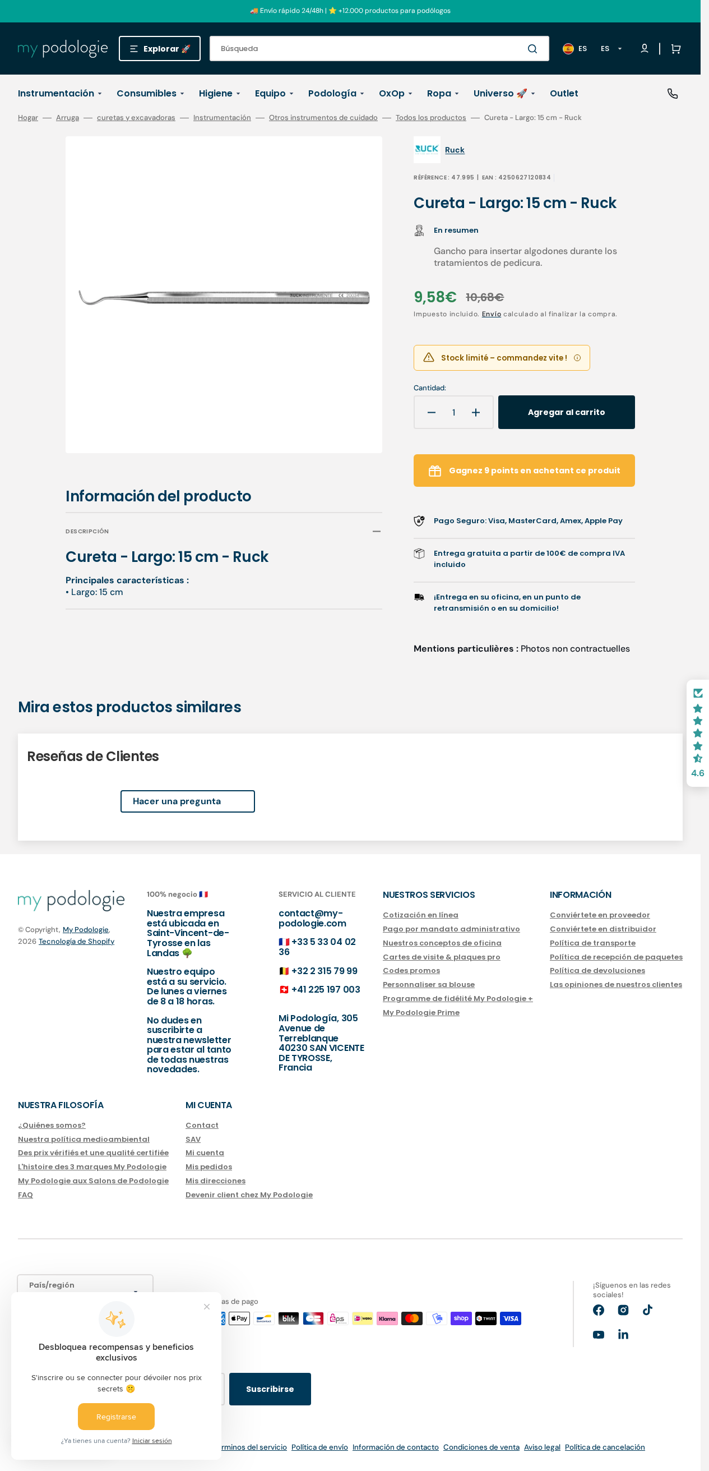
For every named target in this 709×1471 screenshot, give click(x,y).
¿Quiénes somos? (52, 1126)
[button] (673, 48)
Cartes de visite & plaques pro (442, 957)
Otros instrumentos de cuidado (323, 117)
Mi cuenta (205, 1152)
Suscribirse (270, 1389)
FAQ (25, 1194)
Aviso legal (542, 1447)
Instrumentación (222, 117)
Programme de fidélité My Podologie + (458, 998)
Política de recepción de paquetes (616, 957)
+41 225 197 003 (325, 989)
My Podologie (86, 929)
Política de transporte (593, 943)
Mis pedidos (209, 1166)
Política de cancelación (605, 1447)
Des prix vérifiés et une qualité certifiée (93, 1152)
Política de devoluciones (597, 970)
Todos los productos (431, 117)
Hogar (28, 117)
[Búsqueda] (534, 48)
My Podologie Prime (421, 1012)
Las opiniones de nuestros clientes (616, 984)
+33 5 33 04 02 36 (317, 946)
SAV (193, 1139)
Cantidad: (430, 388)
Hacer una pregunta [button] (177, 801)
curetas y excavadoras (136, 117)
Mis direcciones (215, 1180)
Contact (202, 1126)
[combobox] (379, 48)
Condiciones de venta (481, 1447)
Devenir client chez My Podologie (249, 1194)
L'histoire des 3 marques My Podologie (92, 1166)
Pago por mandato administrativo (451, 929)
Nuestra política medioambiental (84, 1139)
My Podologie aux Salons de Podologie (93, 1180)
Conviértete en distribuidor (603, 929)
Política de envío (319, 1447)
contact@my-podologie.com (312, 918)
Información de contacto (396, 1447)
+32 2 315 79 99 (324, 971)
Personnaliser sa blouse (429, 984)
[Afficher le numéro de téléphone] (672, 94)
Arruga (67, 117)
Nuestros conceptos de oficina (442, 943)
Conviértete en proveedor (600, 915)
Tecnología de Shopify (76, 941)
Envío (492, 314)
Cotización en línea (420, 915)
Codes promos (411, 970)
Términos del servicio (250, 1447)
